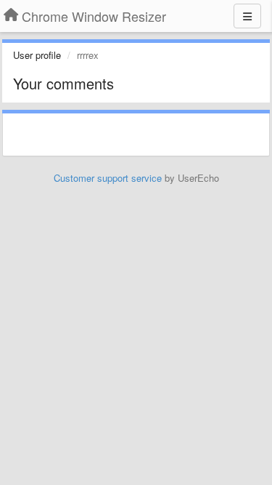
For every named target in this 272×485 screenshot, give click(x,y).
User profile (37, 55)
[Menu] (247, 16)
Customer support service (108, 178)
